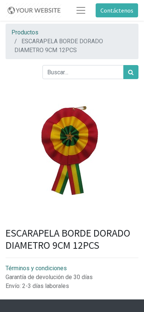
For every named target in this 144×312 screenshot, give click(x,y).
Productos (24, 32)
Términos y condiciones (36, 268)
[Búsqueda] (130, 72)
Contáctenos (116, 10)
